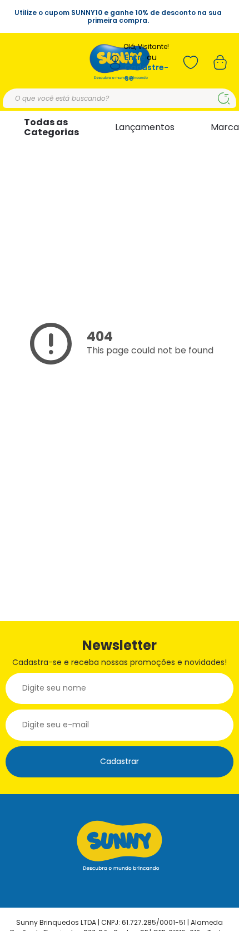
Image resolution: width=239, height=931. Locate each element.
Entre (135, 57)
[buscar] (224, 98)
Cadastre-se (146, 72)
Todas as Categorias (51, 127)
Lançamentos (145, 127)
